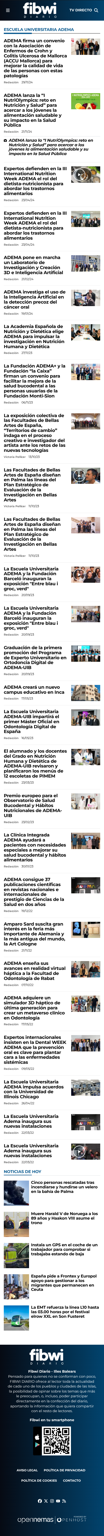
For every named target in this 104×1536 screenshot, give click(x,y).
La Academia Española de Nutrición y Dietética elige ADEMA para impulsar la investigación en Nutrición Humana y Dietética (34, 336)
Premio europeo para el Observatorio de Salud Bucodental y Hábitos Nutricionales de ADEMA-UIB (33, 805)
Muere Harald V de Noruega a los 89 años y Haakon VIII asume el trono (64, 1218)
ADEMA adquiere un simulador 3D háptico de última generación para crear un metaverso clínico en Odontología (34, 1007)
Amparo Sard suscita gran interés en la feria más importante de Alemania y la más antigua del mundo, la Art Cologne (34, 934)
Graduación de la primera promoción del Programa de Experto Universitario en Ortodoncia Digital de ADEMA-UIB (35, 657)
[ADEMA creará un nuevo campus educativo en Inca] (85, 692)
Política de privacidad (65, 1470)
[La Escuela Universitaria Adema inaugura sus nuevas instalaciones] (85, 1122)
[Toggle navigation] (8, 10)
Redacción (11, 82)
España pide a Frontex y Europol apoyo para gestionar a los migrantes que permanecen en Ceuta (64, 1283)
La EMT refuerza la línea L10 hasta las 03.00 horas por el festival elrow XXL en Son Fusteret (65, 1312)
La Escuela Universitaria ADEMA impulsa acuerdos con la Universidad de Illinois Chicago (34, 1089)
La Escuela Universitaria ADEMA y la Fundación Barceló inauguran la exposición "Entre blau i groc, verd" (31, 579)
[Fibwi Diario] (39, 10)
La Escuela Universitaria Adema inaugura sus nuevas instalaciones (31, 1121)
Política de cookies (39, 1481)
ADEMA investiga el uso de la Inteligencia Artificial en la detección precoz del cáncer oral (34, 299)
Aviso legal (27, 1470)
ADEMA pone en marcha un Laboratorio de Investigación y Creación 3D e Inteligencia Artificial (33, 265)
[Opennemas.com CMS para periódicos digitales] (52, 1524)
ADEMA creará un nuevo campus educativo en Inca (34, 689)
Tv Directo (80, 10)
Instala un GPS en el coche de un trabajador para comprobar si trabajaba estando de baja (64, 1249)
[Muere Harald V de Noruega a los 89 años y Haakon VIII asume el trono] (16, 1224)
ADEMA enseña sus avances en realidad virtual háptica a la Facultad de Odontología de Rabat (35, 971)
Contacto (72, 1481)
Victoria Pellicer (15, 457)
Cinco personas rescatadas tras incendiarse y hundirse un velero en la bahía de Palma (64, 1187)
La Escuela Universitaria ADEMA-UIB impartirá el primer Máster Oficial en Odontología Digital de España (31, 721)
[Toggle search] (96, 10)
